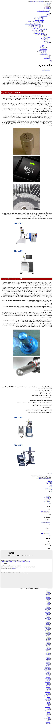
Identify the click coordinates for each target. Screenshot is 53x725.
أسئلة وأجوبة (47, 58)
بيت (49, 13)
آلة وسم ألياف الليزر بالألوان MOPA (33, 24)
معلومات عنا (47, 37)
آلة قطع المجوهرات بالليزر (41, 34)
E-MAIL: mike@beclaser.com (36, 1)
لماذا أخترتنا (44, 39)
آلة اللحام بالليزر (43, 29)
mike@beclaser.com (45, 522)
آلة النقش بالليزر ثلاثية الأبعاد (35, 28)
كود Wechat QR (48, 489)
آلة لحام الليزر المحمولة (38, 33)
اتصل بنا (48, 56)
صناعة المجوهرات (43, 50)
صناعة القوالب (43, 53)
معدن (43, 45)
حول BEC (50, 481)
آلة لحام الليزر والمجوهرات (38, 30)
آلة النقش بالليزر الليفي (39, 17)
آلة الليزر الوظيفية (40, 22)
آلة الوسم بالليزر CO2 (39, 18)
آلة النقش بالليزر (43, 16)
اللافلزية (42, 46)
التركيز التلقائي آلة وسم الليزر (34, 25)
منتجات (48, 14)
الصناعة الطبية (43, 47)
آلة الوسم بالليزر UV (39, 20)
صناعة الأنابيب (43, 49)
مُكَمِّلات (45, 35)
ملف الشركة (44, 38)
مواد (46, 43)
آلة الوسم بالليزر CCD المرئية (34, 26)
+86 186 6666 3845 (45, 511)
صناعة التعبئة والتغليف (42, 51)
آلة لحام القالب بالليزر (39, 31)
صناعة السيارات (43, 54)
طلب (48, 42)
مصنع (45, 41)
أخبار (48, 55)
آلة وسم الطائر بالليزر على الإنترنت (36, 21)
